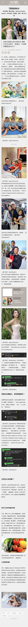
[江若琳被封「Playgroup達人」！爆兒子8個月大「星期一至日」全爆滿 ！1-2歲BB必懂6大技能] (7, 301)
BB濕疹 (15, 13)
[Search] (2, 2)
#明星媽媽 (14, 613)
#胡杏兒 (20, 613)
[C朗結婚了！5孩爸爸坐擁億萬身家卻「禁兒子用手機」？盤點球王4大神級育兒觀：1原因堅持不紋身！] (7, 292)
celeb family (14, 4)
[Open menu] (25, 3)
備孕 (19, 13)
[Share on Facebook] (2, 52)
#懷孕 (3, 613)
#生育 (8, 613)
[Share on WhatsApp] (5, 52)
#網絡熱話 (4, 615)
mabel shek (12, 49)
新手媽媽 (5, 11)
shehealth (9, 13)
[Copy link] (8, 52)
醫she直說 (11, 11)
